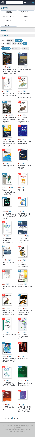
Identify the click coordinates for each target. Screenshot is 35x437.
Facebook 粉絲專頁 (6, 426)
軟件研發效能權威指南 (9, 408)
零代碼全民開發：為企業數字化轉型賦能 (9, 384)
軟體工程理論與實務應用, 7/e (9, 263)
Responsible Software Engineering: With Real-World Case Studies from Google (24, 122)
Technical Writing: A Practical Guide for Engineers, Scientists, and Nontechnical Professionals (9, 122)
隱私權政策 (31, 426)
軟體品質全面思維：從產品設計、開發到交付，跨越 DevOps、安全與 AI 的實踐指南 (9, 145)
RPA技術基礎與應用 (8, 166)
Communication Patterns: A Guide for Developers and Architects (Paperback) (8, 314)
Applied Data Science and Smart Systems (24, 240)
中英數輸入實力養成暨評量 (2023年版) (9, 360)
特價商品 (25, 48)
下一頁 (16, 418)
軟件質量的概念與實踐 (25, 70)
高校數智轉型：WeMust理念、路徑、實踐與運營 (8, 240)
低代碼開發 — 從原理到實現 (24, 167)
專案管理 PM (8, 25)
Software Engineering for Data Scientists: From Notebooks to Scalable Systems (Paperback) (25, 267)
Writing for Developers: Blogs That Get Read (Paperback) (8, 193)
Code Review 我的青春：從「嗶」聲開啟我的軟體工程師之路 (9, 71)
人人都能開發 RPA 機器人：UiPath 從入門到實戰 (9, 216)
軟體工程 (4, 8)
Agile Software (26, 12)
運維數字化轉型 (23, 359)
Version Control (8, 16)
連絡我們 (24, 426)
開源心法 (21, 190)
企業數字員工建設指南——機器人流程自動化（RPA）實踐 (25, 409)
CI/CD (26, 16)
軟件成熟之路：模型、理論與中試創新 (9, 94)
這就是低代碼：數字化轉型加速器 (25, 142)
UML (26, 21)
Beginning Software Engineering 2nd (25, 384)
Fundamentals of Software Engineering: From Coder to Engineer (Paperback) (24, 97)
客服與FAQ (16, 426)
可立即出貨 (6, 48)
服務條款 (18, 428)
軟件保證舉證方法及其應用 (9, 287)
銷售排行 (10, 40)
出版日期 (19, 40)
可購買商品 (16, 48)
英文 (19, 43)
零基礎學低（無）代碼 (9, 336)
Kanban (8, 21)
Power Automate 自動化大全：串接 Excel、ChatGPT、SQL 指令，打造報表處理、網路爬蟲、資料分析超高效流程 (25, 315)
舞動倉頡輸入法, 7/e (25, 286)
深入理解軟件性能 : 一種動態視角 (24, 215)
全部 (24, 43)
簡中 (14, 43)
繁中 (8, 43)
